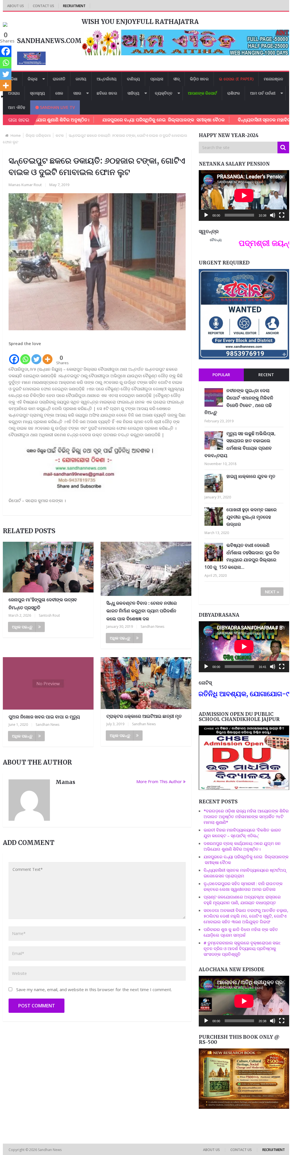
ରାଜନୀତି (59, 79)
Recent (266, 374)
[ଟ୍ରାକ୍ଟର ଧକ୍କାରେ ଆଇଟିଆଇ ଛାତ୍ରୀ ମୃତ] (146, 683)
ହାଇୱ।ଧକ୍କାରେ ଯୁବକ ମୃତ (250, 476)
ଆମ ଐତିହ (16, 107)
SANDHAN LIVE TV (57, 107)
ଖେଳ (59, 93)
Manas (65, 782)
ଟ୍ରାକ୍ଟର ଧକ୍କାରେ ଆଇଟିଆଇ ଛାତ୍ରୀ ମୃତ (144, 716)
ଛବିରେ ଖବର (107, 93)
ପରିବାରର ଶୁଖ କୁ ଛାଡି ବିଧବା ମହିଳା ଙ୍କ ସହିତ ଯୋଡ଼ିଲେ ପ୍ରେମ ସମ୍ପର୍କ (241, 932)
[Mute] (272, 215)
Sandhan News (152, 626)
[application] (244, 195)
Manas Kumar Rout (25, 184)
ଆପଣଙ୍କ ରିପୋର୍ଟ (202, 93)
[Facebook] (14, 356)
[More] (47, 356)
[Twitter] (36, 356)
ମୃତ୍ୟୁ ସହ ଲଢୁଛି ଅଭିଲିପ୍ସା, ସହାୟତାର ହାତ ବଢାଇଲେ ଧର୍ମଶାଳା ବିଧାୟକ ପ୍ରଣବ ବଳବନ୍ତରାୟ (239, 444)
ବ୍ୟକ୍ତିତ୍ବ (164, 93)
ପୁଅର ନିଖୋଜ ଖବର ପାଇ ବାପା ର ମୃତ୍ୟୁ (44, 717)
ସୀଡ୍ (176, 79)
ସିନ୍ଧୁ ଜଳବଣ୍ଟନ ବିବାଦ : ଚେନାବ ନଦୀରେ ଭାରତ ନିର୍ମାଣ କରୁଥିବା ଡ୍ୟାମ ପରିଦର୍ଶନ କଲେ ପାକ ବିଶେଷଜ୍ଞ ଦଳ (141, 610)
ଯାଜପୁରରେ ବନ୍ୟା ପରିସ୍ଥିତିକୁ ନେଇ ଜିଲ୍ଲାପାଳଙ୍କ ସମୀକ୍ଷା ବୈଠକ (129, 120)
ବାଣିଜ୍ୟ (133, 79)
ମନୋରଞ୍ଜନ (273, 79)
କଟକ (60, 135)
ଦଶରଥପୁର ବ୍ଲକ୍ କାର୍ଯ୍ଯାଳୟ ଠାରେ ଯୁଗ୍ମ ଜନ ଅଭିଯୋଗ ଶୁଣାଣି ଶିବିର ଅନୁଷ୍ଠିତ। (242, 846)
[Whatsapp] (25, 356)
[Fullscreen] (282, 215)
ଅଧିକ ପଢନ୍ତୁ (22, 627)
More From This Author (159, 781)
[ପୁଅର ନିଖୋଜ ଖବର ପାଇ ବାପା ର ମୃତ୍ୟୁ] (48, 683)
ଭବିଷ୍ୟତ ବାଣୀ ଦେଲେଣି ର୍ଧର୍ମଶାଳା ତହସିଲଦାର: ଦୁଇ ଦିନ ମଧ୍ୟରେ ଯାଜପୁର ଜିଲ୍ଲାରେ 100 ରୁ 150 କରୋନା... (241, 556)
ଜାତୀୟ (81, 79)
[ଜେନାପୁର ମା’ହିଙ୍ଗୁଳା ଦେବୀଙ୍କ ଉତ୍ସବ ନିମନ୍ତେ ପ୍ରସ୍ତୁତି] (48, 567)
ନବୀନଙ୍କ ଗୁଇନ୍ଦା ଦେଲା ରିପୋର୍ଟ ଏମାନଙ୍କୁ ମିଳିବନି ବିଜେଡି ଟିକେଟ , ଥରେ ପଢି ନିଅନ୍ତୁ (238, 401)
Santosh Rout (49, 615)
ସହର (77, 93)
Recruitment (74, 5)
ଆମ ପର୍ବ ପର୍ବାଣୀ (262, 93)
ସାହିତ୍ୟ (133, 93)
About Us (15, 5)
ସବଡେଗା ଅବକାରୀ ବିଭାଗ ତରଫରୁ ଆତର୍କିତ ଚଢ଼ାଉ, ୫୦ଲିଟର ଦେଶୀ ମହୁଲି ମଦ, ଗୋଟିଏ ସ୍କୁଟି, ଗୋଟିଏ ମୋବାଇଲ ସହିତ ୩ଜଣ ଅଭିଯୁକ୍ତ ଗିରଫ (246, 915)
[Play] (206, 215)
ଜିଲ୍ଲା (32, 79)
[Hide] (2, 96)
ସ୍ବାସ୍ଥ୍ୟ (37, 93)
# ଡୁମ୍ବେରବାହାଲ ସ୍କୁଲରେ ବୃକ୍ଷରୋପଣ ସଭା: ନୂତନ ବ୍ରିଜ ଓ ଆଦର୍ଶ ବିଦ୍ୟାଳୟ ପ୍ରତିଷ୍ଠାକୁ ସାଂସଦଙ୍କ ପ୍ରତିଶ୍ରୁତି (242, 948)
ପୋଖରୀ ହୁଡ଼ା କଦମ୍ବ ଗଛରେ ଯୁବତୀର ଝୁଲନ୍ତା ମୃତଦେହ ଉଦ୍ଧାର (251, 516)
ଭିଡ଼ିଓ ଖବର (199, 79)
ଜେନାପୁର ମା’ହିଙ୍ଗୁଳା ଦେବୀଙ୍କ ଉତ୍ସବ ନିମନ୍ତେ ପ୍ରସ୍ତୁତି (43, 603)
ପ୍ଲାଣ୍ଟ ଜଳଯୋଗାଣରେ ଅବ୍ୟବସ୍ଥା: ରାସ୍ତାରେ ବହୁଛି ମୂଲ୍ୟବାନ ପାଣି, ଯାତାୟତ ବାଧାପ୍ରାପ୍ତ (242, 899)
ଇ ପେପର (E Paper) (236, 79)
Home (16, 135)
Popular (221, 374)
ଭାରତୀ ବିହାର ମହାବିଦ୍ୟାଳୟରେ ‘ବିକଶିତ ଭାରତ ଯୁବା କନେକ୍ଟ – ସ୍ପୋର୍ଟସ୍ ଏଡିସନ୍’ (242, 832)
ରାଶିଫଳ (233, 93)
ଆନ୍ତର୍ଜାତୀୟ (107, 79)
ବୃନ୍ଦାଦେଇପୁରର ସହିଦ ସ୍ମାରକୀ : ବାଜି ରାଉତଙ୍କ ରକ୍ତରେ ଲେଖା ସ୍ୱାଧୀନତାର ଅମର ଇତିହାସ (243, 886)
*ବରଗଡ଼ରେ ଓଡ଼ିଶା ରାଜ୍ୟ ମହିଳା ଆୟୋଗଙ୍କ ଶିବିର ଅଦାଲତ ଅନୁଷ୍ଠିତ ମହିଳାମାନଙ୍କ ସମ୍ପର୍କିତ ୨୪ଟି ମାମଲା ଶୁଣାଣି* (246, 816)
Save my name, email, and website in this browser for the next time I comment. (94, 989)
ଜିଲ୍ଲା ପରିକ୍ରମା (38, 135)
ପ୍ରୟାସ (156, 79)
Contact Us (43, 5)
